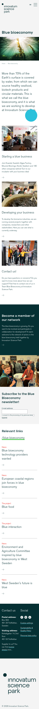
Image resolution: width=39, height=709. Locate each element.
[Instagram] (25, 617)
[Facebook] (21, 617)
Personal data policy (28, 636)
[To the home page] (9, 8)
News (4, 447)
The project (6, 504)
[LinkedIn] (29, 617)
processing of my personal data (22, 415)
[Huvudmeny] (35, 5)
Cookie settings (26, 623)
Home (3, 63)
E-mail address (7, 408)
